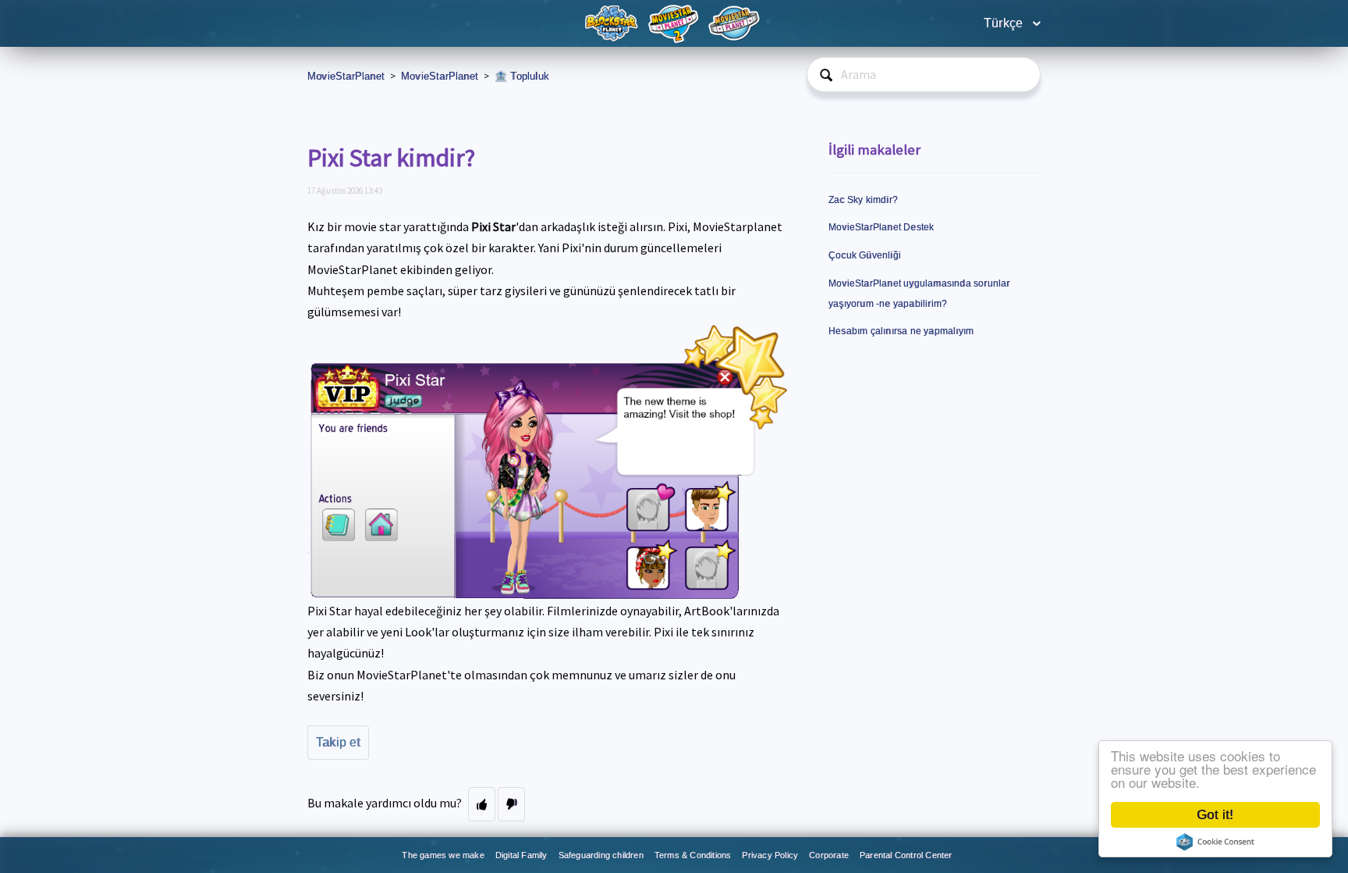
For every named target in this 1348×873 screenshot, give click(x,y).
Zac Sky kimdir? (863, 199)
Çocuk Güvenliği (864, 255)
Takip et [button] (338, 742)
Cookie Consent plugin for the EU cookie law (1215, 841)
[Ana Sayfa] (613, 22)
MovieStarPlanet (346, 76)
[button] (481, 804)
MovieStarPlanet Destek (881, 227)
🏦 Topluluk (522, 76)
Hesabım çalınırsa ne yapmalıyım (901, 331)
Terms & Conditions (693, 855)
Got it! (1215, 814)
